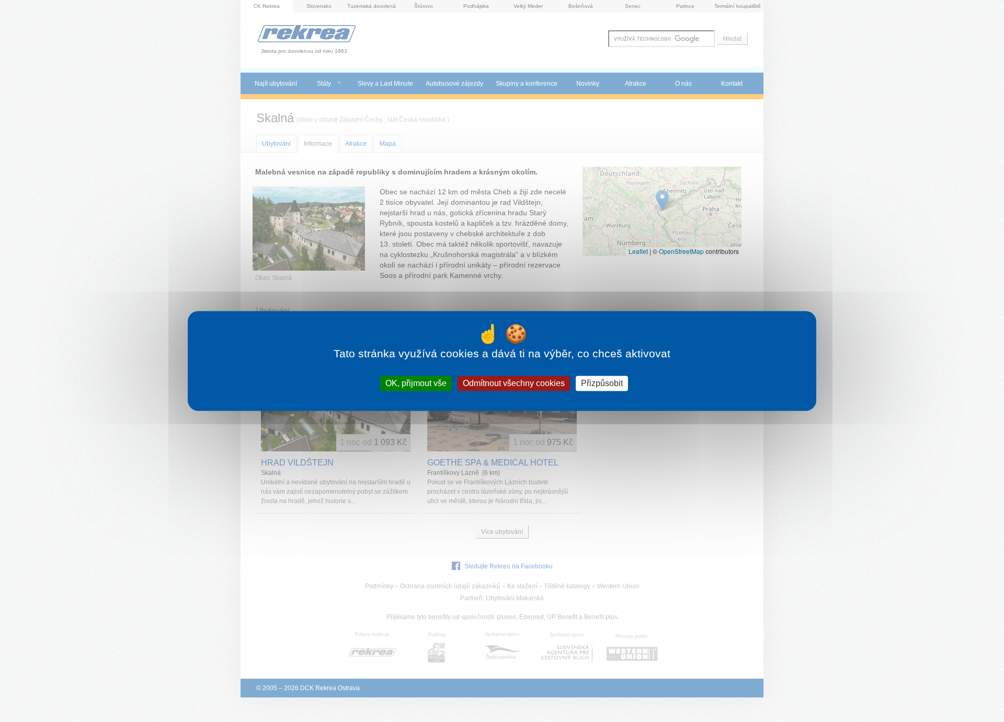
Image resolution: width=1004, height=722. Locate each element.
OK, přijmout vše (416, 383)
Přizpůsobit (602, 383)
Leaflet (638, 251)
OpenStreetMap (681, 251)
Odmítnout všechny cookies (514, 383)
